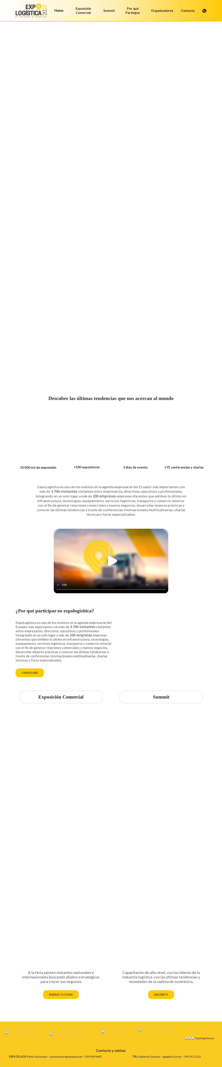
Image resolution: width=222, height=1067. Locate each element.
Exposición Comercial (61, 697)
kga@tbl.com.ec (172, 1056)
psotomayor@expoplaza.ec (66, 1056)
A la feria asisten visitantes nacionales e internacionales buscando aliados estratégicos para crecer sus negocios (61, 977)
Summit (161, 697)
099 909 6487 (93, 1056)
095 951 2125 (192, 1056)
